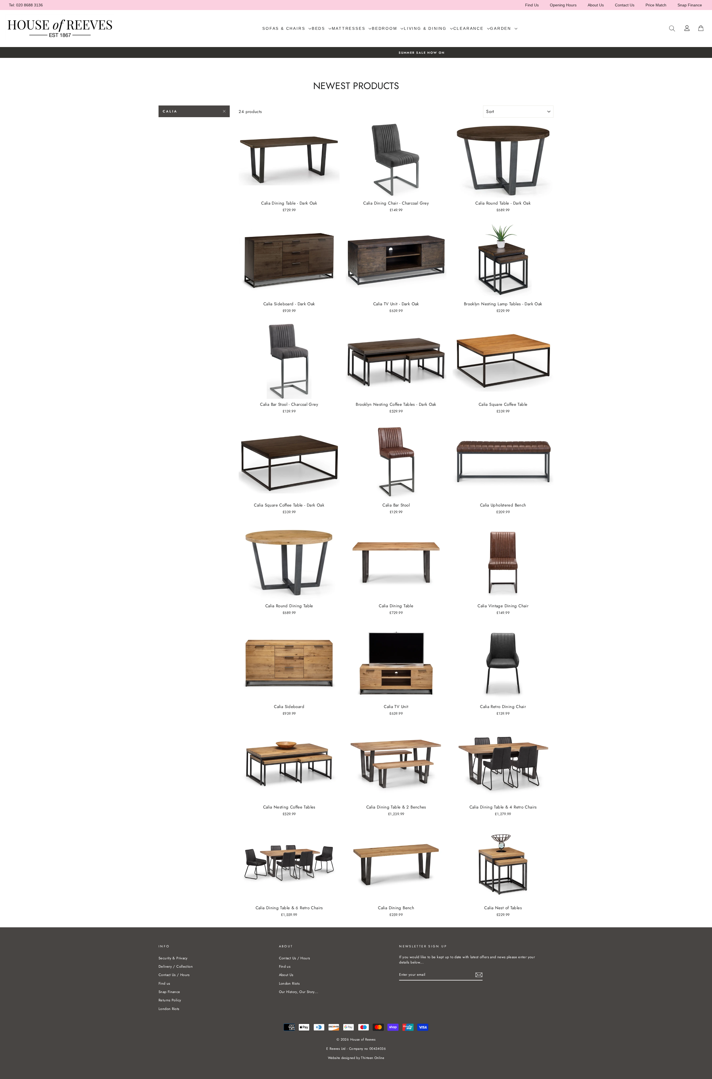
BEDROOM (385, 28)
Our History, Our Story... (298, 991)
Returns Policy (170, 1000)
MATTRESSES (349, 28)
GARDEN (501, 28)
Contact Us (624, 5)
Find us (164, 983)
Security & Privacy (173, 958)
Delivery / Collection (176, 966)
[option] (356, 52)
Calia (170, 111)
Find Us (532, 5)
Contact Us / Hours (174, 974)
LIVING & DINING (426, 28)
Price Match (656, 5)
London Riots (169, 1008)
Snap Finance (690, 5)
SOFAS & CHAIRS (284, 28)
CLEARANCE (469, 28)
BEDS (319, 28)
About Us (596, 5)
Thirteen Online (372, 1057)
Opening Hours (563, 5)
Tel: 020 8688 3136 (26, 5)
